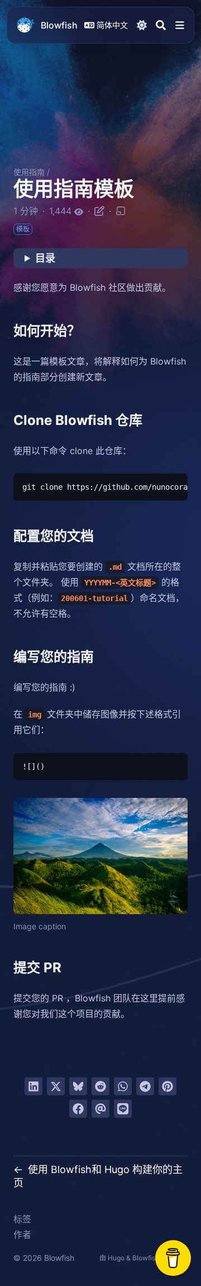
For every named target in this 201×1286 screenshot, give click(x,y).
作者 (22, 1234)
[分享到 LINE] (123, 1109)
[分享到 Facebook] (78, 1109)
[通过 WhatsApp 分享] (123, 1086)
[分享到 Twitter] (56, 1086)
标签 (22, 1218)
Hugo (116, 1258)
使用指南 (29, 172)
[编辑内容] (99, 210)
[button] (180, 25)
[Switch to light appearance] (142, 25)
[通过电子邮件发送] (100, 1109)
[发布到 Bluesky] (78, 1086)
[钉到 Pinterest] (167, 1086)
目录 (45, 258)
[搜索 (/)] (161, 25)
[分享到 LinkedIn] (33, 1086)
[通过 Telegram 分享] (145, 1086)
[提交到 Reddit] (100, 1086)
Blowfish (59, 25)
